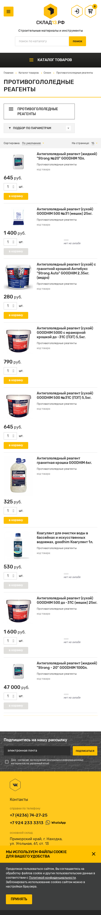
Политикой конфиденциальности (52, 877)
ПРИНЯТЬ (19, 899)
